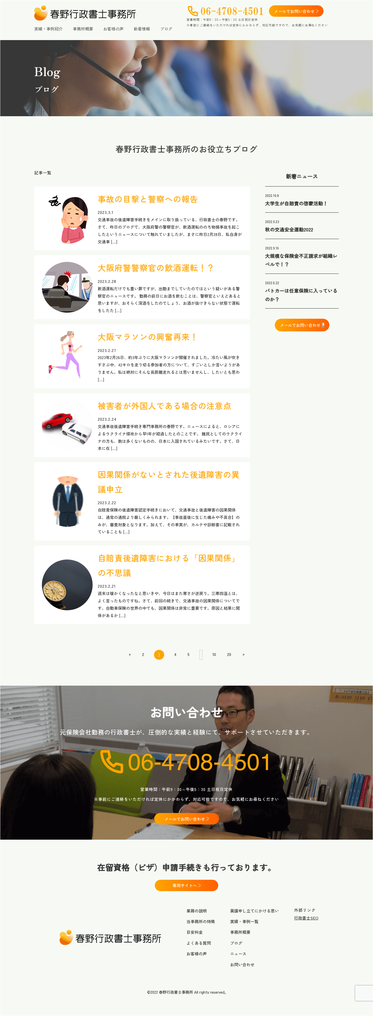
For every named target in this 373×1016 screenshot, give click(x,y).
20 (229, 654)
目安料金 (195, 932)
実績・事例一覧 (244, 921)
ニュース (238, 954)
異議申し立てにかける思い (254, 911)
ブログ (166, 29)
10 (214, 654)
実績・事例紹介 (48, 29)
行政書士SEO (306, 918)
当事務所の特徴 (201, 921)
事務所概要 (83, 29)
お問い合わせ (242, 964)
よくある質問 (199, 943)
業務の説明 (197, 911)
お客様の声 (113, 29)
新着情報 (142, 29)
